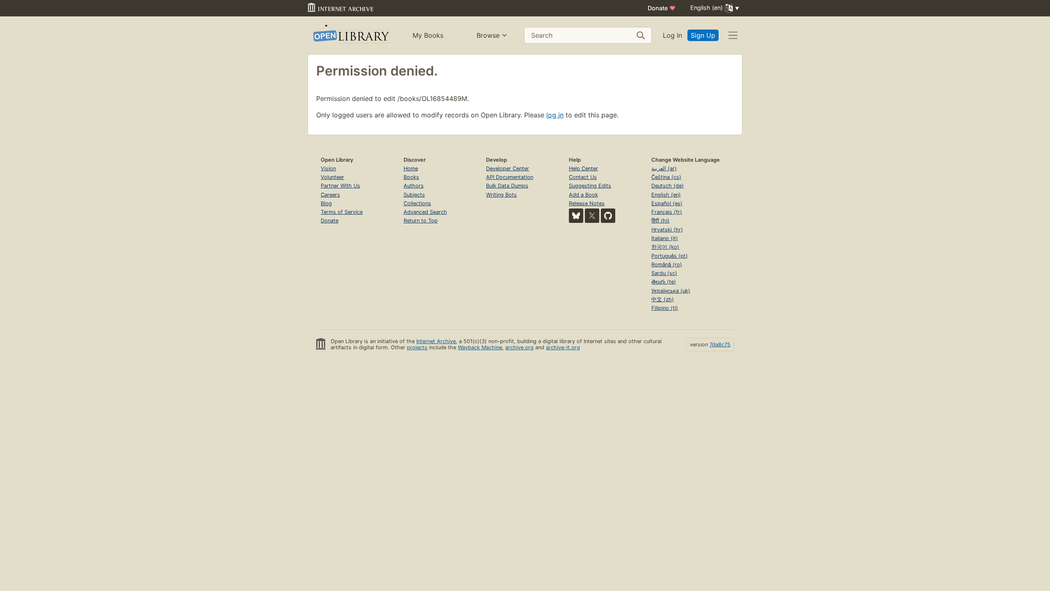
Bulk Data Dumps (507, 186)
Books (411, 177)
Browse (488, 35)
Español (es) (666, 203)
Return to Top (421, 221)
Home (411, 168)
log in (555, 115)
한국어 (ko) (665, 247)
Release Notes (587, 203)
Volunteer (332, 177)
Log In (672, 35)
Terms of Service (342, 212)
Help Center (583, 168)
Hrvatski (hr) (667, 230)
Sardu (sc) (664, 273)
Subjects (414, 195)
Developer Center (507, 168)
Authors (414, 186)
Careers (330, 195)
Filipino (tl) (664, 308)
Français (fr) (666, 212)
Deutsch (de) (667, 186)
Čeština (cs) (666, 177)
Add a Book (583, 195)
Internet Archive (436, 341)
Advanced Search (425, 212)
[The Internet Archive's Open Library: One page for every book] (350, 35)
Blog (326, 203)
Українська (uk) (670, 291)
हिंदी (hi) (660, 221)
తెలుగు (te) (663, 282)
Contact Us (583, 177)
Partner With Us (340, 186)
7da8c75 (720, 344)
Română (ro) (666, 264)
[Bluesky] (576, 215)
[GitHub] (608, 215)
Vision (328, 168)
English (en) (666, 195)
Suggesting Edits (590, 186)
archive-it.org (563, 347)
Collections (417, 203)
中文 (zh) (662, 299)
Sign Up (703, 35)
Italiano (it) (664, 238)
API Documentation (509, 177)
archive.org (519, 347)
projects (417, 347)
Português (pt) (669, 256)
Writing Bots (501, 195)
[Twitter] (592, 215)
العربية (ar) (664, 168)
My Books (428, 35)
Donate (662, 8)
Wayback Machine (480, 347)
